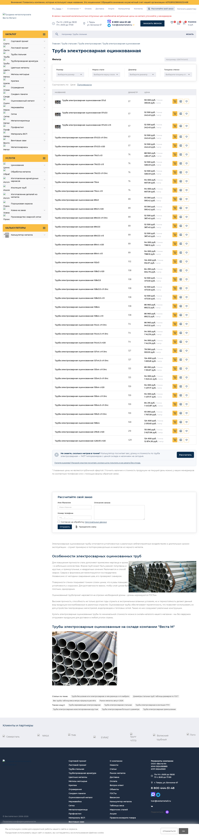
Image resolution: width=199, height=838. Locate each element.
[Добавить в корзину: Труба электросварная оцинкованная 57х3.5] (174, 113)
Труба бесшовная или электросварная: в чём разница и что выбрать (100, 696)
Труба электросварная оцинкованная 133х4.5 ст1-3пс (81, 378)
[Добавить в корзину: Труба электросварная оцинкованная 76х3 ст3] (174, 154)
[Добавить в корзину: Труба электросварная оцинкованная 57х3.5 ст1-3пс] (174, 136)
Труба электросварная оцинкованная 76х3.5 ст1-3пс (81, 173)
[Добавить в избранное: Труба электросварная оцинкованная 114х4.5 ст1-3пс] (186, 332)
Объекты (114, 789)
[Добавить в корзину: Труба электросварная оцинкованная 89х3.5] (174, 225)
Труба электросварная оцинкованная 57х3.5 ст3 (86, 125)
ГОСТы (113, 793)
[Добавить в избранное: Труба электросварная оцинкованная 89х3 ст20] (186, 208)
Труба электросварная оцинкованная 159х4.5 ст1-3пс (81, 405)
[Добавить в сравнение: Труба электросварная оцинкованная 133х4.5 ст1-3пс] (180, 377)
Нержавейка (75, 801)
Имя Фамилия (64, 503)
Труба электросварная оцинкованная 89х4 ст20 (79, 245)
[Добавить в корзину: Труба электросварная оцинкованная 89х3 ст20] (174, 208)
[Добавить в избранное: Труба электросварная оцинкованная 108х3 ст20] (186, 270)
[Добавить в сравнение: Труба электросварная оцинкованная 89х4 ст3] (180, 252)
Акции (113, 813)
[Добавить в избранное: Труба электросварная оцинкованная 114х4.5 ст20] (186, 341)
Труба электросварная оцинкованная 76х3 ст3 (78, 155)
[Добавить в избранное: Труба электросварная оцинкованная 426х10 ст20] (186, 439)
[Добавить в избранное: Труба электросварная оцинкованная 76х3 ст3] (186, 154)
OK (183, 831)
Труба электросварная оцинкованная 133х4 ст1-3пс (81, 369)
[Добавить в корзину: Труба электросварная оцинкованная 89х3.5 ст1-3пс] (174, 216)
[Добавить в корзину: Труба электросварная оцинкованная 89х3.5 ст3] (174, 234)
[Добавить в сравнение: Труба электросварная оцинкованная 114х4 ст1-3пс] (180, 323)
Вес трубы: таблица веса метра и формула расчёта (74, 701)
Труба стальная (76, 769)
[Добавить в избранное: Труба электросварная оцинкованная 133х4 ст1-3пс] (186, 368)
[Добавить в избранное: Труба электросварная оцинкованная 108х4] (186, 306)
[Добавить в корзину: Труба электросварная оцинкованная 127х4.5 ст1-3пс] (174, 359)
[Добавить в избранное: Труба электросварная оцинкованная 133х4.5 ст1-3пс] (186, 377)
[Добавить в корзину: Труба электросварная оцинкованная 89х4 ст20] (174, 243)
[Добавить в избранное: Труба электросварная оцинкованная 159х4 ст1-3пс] (186, 395)
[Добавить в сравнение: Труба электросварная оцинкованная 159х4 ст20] (180, 386)
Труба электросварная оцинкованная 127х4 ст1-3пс (81, 352)
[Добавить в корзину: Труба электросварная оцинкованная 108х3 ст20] (174, 270)
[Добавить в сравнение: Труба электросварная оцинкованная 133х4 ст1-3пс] (180, 368)
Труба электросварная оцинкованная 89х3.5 (77, 227)
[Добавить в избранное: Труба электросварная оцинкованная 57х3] (186, 101)
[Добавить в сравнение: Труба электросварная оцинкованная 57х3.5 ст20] (180, 145)
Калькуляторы (15, 228)
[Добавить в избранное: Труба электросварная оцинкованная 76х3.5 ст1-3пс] (186, 172)
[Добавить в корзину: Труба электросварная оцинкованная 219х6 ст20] (174, 431)
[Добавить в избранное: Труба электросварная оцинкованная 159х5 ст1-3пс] (186, 413)
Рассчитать (185, 455)
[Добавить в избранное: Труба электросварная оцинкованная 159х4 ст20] (186, 386)
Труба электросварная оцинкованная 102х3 (77, 262)
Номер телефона (65, 513)
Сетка (71, 805)
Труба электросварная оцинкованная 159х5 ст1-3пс (81, 414)
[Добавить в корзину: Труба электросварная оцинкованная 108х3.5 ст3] (174, 297)
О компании (73, 9)
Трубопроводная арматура (82, 773)
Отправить (65, 527)
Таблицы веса (117, 805)
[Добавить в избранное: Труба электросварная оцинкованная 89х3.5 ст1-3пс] (186, 216)
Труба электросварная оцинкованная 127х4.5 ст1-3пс (81, 360)
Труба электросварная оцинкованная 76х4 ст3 (79, 191)
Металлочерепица (78, 809)
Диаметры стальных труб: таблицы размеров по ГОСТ (155, 696)
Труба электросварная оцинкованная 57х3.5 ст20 (80, 146)
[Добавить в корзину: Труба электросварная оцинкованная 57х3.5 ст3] (174, 126)
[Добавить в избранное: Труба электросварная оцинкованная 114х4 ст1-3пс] (186, 323)
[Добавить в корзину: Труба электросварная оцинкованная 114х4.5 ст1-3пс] (174, 332)
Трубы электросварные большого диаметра (120, 709)
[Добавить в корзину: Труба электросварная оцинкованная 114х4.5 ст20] (174, 341)
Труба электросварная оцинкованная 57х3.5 (84, 113)
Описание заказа (102, 503)
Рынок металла (117, 773)
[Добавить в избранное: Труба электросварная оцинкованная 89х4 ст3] (186, 252)
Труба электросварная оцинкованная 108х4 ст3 (79, 316)
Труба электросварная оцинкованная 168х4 (77, 423)
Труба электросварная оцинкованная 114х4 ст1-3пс (81, 325)
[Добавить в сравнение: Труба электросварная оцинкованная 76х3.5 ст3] (180, 163)
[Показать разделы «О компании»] (80, 8)
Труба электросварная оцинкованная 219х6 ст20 (79, 432)
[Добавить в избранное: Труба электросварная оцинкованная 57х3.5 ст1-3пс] (186, 136)
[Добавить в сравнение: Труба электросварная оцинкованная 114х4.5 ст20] (180, 341)
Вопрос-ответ (117, 785)
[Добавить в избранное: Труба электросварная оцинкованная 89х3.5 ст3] (186, 234)
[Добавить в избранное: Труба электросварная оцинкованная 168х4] (186, 422)
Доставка (100, 9)
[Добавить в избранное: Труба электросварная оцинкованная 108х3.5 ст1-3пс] (186, 288)
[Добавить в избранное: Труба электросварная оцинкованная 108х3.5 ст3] (186, 297)
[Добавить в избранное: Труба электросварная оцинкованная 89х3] (186, 199)
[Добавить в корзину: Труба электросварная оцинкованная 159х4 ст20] (174, 386)
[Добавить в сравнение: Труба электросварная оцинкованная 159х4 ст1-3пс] (180, 395)
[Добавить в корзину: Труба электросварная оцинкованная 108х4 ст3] (174, 315)
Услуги (111, 9)
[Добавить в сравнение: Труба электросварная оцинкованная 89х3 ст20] (180, 208)
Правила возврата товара (123, 818)
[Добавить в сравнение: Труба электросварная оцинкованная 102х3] (180, 261)
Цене (73, 85)
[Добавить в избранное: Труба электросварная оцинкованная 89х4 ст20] (186, 243)
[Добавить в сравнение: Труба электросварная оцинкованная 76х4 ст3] (180, 190)
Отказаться (169, 831)
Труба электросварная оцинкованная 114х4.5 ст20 (80, 343)
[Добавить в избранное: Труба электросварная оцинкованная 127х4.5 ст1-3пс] (186, 359)
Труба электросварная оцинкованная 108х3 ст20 (79, 271)
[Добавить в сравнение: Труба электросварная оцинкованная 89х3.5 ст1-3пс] (180, 216)
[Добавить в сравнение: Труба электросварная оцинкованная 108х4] (180, 306)
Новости (114, 765)
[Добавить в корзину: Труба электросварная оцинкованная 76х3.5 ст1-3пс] (174, 172)
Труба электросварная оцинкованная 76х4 (77, 182)
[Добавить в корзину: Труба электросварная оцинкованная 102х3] (174, 261)
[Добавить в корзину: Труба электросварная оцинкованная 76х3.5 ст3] (174, 163)
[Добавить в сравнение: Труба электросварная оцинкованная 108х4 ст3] (180, 315)
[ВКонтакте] (152, 806)
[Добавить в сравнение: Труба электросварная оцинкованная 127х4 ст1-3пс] (180, 350)
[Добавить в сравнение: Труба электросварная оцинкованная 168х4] (180, 422)
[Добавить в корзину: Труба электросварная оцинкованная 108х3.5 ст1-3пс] (174, 288)
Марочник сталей (119, 809)
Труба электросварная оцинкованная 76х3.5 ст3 (79, 164)
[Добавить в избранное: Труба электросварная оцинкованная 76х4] (186, 181)
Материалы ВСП (77, 818)
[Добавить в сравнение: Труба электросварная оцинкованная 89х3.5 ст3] (180, 234)
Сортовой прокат (77, 761)
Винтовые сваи (76, 822)
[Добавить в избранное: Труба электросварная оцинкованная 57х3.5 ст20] (186, 145)
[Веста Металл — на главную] (18, 17)
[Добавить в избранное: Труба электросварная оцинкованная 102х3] (186, 261)
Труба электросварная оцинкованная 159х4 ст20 (79, 387)
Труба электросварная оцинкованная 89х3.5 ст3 (79, 236)
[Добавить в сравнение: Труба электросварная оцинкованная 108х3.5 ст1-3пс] (180, 288)
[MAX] (109, 21)
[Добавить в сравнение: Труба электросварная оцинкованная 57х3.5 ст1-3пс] (180, 136)
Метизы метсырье (78, 781)
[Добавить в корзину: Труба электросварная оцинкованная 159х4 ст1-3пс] (174, 395)
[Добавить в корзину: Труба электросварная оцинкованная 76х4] (174, 181)
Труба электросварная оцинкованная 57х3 (84, 100)
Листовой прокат (77, 765)
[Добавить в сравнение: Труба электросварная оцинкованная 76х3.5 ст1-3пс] (180, 172)
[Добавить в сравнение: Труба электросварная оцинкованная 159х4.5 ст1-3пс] (180, 404)
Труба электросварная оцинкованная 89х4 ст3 (79, 253)
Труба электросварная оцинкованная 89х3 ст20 (79, 209)
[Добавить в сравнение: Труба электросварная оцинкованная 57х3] (180, 101)
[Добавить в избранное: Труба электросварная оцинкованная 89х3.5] (186, 225)
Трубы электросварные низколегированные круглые (75, 709)
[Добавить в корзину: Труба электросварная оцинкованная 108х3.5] (174, 279)
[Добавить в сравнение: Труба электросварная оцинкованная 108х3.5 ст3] (180, 297)
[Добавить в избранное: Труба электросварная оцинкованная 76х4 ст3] (186, 190)
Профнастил (75, 813)
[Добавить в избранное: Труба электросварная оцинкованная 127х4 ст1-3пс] (186, 350)
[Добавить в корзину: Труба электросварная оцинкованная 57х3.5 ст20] (174, 145)
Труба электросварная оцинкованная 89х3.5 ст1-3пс (81, 218)
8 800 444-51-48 (121, 22)
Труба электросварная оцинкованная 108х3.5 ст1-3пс (81, 289)
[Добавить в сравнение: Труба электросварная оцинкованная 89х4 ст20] (180, 243)
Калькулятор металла (121, 801)
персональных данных (96, 522)
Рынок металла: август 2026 (111, 701)
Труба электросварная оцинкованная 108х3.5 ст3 (80, 298)
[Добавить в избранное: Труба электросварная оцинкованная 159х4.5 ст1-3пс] (186, 404)
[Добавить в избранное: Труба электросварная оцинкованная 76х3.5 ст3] (186, 163)
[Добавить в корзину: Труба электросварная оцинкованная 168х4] (174, 422)
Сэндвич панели (77, 793)
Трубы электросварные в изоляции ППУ (153, 705)
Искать (190, 34)
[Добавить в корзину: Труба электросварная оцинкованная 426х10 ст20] (174, 439)
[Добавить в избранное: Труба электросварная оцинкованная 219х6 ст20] (186, 431)
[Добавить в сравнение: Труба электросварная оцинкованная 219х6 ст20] (180, 431)
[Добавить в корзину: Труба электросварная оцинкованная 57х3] (174, 101)
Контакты (138, 9)
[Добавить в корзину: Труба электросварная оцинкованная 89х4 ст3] (174, 252)
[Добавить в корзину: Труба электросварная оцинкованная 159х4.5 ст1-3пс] (174, 404)
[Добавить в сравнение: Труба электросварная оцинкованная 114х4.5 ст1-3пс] (180, 332)
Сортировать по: (60, 85)
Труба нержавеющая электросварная (84, 705)
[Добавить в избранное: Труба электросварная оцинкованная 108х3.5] (186, 279)
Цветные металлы (78, 777)
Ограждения (75, 789)
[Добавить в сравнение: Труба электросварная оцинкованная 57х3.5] (180, 113)
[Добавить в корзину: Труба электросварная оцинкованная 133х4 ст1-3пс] (174, 368)
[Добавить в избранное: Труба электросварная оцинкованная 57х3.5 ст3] (186, 126)
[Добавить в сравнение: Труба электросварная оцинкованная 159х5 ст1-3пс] (180, 413)
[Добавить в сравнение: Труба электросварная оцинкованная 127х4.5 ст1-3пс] (180, 359)
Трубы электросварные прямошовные (159, 709)
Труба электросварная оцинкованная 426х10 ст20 (80, 441)
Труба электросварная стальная (118, 705)
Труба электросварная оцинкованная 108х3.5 (78, 280)
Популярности (84, 85)
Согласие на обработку (72, 522)
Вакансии (115, 797)
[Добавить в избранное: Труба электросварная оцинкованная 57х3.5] (186, 113)
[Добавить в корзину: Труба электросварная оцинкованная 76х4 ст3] (174, 190)
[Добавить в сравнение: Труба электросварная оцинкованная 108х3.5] (180, 279)
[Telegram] (109, 25)
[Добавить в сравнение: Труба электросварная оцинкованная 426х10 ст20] (180, 439)
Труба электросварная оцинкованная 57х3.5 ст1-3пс (81, 137)
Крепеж (73, 785)
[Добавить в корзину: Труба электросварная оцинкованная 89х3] (174, 199)
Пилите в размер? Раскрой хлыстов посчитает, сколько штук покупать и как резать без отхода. (97, 463)
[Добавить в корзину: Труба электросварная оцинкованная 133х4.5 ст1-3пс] (174, 377)
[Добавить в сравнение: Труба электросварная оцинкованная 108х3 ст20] (180, 270)
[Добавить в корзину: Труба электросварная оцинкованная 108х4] (174, 306)
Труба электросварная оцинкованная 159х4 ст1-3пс (81, 396)
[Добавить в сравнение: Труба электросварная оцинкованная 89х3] (180, 199)
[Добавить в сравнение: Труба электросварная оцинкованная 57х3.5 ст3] (180, 126)
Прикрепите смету (87, 527)
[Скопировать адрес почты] (133, 25)
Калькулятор (124, 9)
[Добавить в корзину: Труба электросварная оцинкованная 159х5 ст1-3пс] (174, 413)
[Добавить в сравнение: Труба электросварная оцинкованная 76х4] (180, 181)
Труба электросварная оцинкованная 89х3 (77, 200)
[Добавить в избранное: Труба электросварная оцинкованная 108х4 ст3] (186, 315)
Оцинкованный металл (80, 797)
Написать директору (186, 9)
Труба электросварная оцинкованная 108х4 (77, 307)
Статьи (113, 769)
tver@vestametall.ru (122, 25)
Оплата (88, 9)
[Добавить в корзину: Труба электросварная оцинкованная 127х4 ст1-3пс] (174, 350)
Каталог (10, 34)
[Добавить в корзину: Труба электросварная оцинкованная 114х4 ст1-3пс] (174, 323)
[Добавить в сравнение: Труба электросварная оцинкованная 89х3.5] (180, 225)
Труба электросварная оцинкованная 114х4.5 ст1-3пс (81, 334)
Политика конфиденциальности (19, 821)
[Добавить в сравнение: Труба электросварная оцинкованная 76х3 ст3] (180, 154)
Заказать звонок (152, 23)
